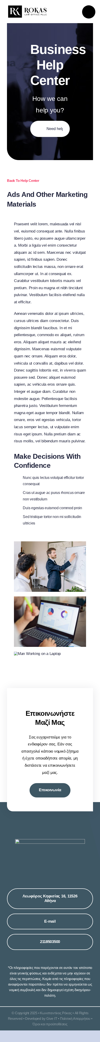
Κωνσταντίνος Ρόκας (56, 1013)
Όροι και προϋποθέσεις (50, 1024)
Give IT (51, 1018)
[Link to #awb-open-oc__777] (88, 12)
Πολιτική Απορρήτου (75, 1018)
